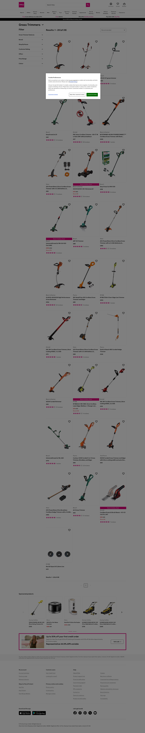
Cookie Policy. (73, 82)
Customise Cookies (53, 94)
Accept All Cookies (92, 94)
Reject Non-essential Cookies (77, 94)
